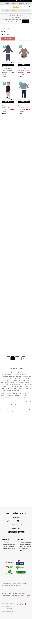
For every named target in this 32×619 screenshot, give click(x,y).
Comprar (8, 65)
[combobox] (16, 10)
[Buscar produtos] (2, 10)
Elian (8, 28)
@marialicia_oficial (16, 538)
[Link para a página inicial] (2, 28)
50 (23, 388)
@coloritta (21, 535)
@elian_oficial (12, 535)
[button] (2, 6)
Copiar (26, 21)
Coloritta (4, 28)
